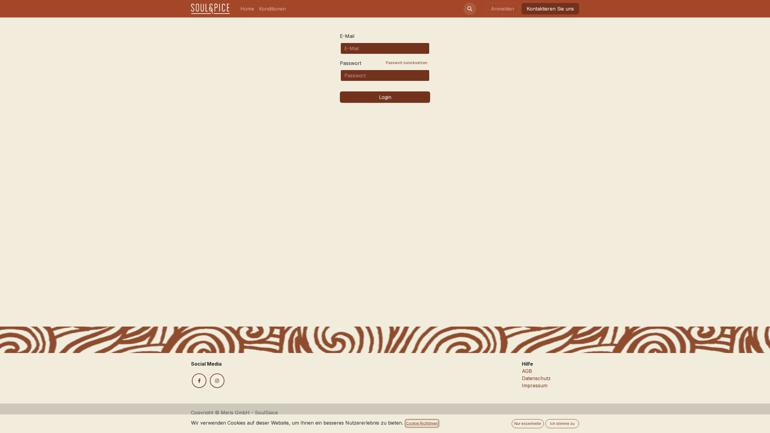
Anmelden (502, 9)
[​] (199, 380)
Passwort (383, 63)
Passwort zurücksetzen (406, 62)
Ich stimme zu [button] (562, 423)
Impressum (534, 385)
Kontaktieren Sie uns (550, 9)
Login (385, 97)
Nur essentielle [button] (527, 423)
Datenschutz (536, 378)
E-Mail (347, 36)
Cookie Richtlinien (422, 423)
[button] (470, 8)
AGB (527, 371)
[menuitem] (247, 9)
